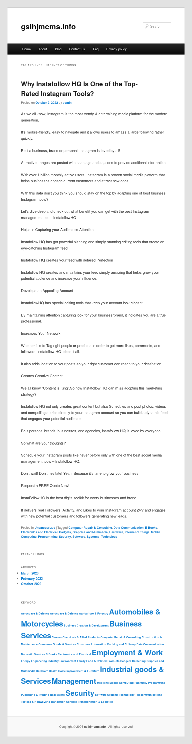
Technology (109, 536)
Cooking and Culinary (121, 644)
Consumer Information (91, 644)
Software (78, 536)
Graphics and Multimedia (90, 532)
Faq (95, 48)
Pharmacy (140, 682)
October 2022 (31, 583)
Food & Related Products (103, 661)
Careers (57, 637)
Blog (58, 48)
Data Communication (129, 527)
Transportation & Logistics (95, 702)
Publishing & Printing (35, 694)
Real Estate (57, 694)
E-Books (151, 527)
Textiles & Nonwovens (35, 702)
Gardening (139, 661)
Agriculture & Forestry (93, 613)
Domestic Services (33, 654)
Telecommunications (148, 694)
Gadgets (65, 532)
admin (67, 102)
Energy (25, 661)
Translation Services (64, 702)
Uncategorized (44, 527)
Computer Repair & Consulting (90, 527)
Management (74, 681)
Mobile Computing (122, 682)
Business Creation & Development (86, 625)
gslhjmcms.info (48, 26)
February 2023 (32, 578)
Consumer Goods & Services (57, 644)
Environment (68, 661)
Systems (93, 536)
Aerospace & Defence (35, 613)
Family (81, 661)
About (42, 48)
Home (26, 48)
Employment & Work (127, 652)
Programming (48, 536)
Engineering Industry (45, 661)
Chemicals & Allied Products (81, 637)
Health (53, 671)
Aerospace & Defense (64, 613)
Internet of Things (137, 532)
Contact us (77, 48)
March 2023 (29, 573)
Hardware (116, 532)
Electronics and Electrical (39, 532)
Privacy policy (116, 48)
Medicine (103, 682)
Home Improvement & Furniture (78, 671)
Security (65, 536)
